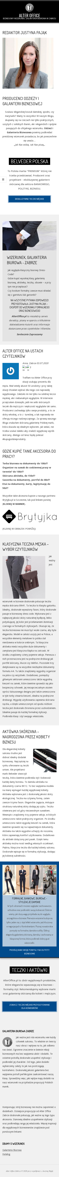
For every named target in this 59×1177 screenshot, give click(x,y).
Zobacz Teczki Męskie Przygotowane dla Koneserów (29, 1006)
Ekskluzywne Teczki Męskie (29, 199)
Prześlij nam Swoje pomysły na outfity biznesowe (29, 952)
